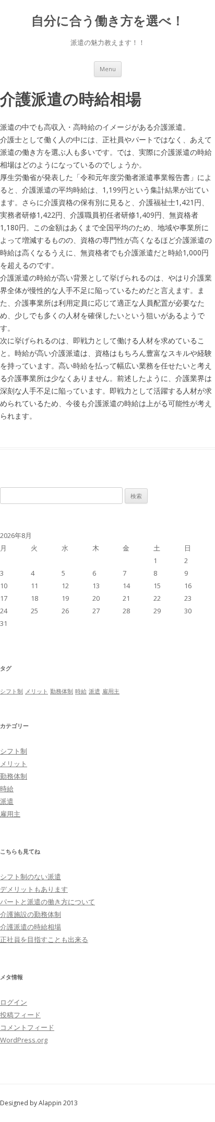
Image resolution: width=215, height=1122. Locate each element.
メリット (36, 691)
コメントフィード (27, 1027)
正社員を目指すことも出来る (44, 939)
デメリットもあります (34, 889)
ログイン (13, 1002)
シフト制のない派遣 (30, 876)
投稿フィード (20, 1014)
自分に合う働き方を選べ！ (107, 21)
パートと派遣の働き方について (47, 901)
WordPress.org (23, 1040)
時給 (81, 691)
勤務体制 (61, 691)
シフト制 (11, 691)
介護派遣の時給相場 (30, 927)
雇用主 (111, 691)
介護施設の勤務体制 (30, 914)
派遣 (94, 691)
